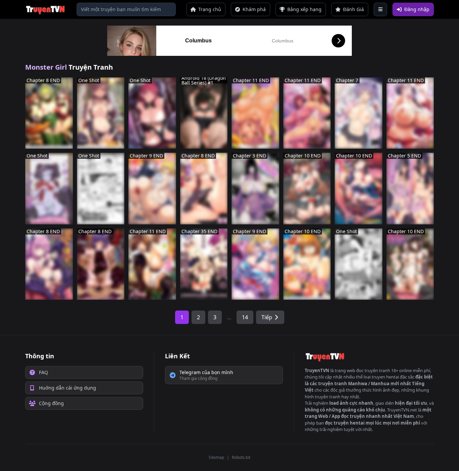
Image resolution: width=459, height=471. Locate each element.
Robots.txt (241, 457)
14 (245, 317)
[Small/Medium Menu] (380, 9)
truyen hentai (385, 377)
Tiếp (266, 317)
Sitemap (216, 457)
